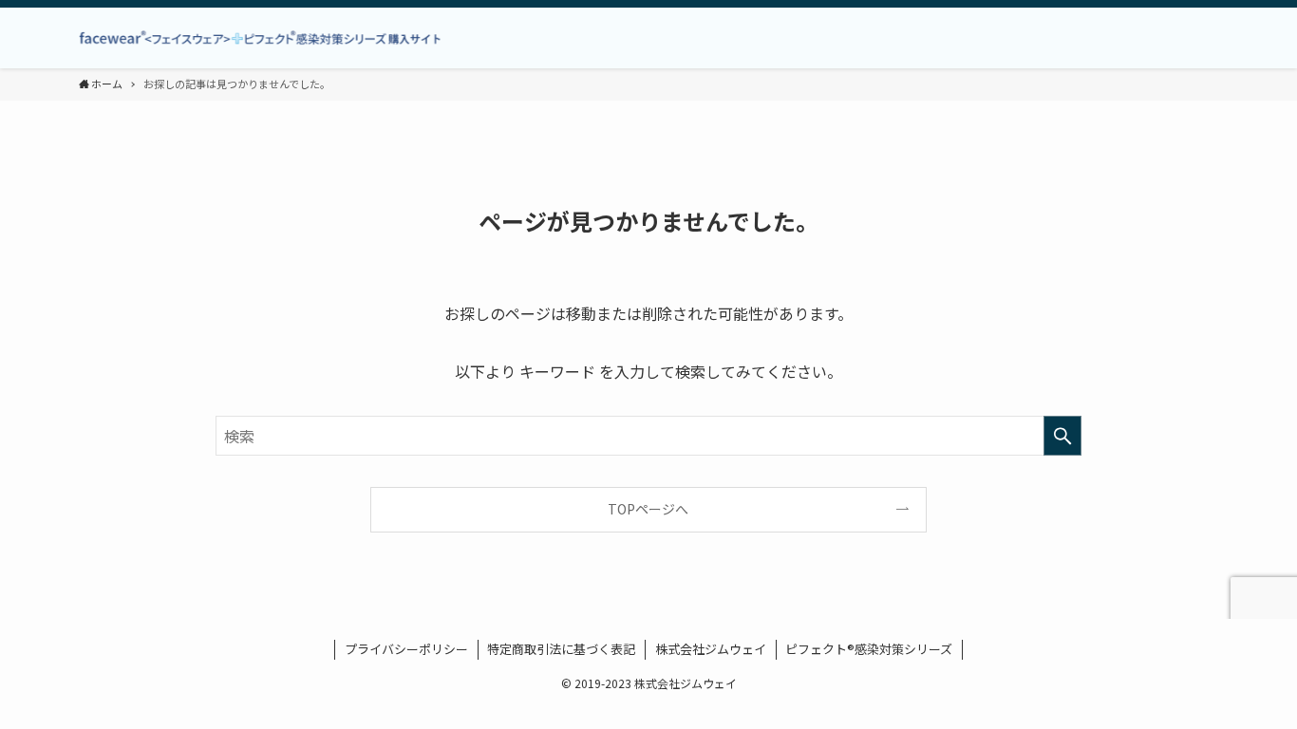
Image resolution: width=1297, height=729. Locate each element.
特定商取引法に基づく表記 (561, 649)
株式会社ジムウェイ (710, 649)
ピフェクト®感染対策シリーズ (868, 649)
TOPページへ (648, 508)
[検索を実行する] (1062, 436)
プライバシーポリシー (406, 649)
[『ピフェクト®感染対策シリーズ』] (269, 38)
